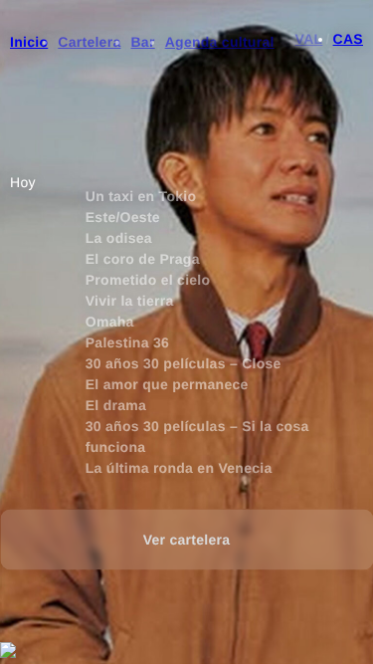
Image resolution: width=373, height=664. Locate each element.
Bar (142, 42)
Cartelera (89, 42)
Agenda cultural (220, 42)
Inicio (29, 42)
